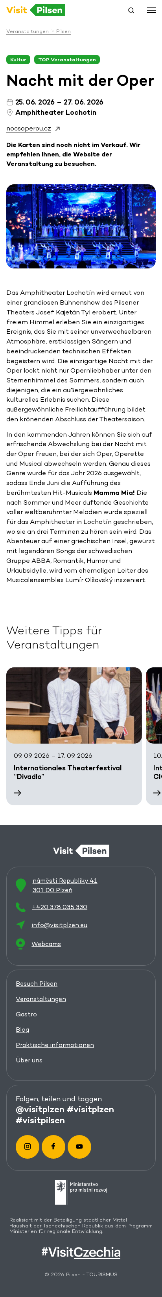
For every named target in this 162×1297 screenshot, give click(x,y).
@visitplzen (40, 1109)
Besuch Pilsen (36, 983)
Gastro (26, 1014)
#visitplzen (90, 1109)
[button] (131, 10)
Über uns (29, 1060)
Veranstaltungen (41, 999)
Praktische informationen (55, 1045)
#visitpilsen (40, 1120)
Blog (22, 1029)
